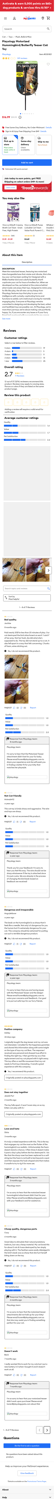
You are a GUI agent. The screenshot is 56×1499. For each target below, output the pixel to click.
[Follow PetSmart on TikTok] (36, 1407)
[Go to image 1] (20, 113)
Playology (6, 54)
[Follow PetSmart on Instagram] (18, 1407)
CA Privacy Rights (9, 1453)
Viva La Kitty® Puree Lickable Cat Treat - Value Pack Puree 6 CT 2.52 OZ (34, 228)
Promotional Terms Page (36, 1367)
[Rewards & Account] (14, 18)
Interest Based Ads (9, 1445)
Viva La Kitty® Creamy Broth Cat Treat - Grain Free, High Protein (12, 228)
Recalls (5, 1432)
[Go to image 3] (24, 113)
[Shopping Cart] (48, 18)
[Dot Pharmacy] (32, 1417)
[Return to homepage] (30, 18)
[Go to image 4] (27, 113)
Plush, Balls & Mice (23, 37)
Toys (11, 37)
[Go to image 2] (22, 113)
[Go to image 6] (31, 113)
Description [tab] (27, 262)
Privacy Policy (7, 1440)
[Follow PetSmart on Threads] (27, 1407)
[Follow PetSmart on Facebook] (9, 1407)
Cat (4, 37)
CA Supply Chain (8, 1449)
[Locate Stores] (42, 18)
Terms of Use (7, 1436)
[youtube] (44, 1407)
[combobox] (27, 28)
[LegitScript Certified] (13, 1417)
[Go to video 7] (33, 113)
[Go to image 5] (29, 113)
